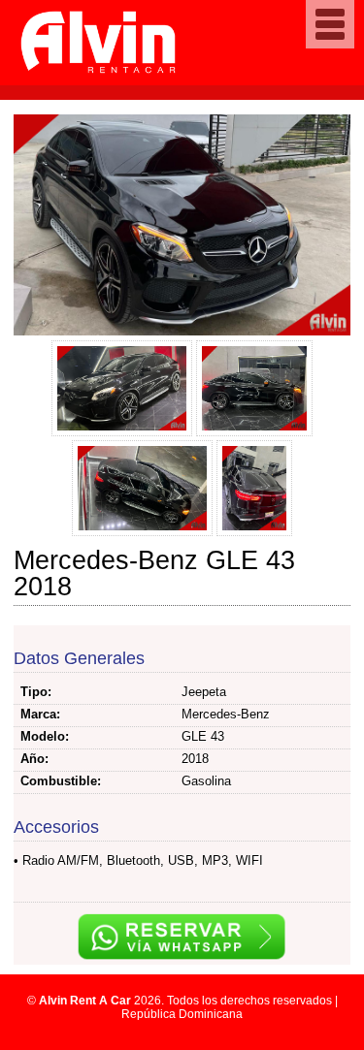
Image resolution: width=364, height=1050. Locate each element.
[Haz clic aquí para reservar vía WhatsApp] (182, 938)
